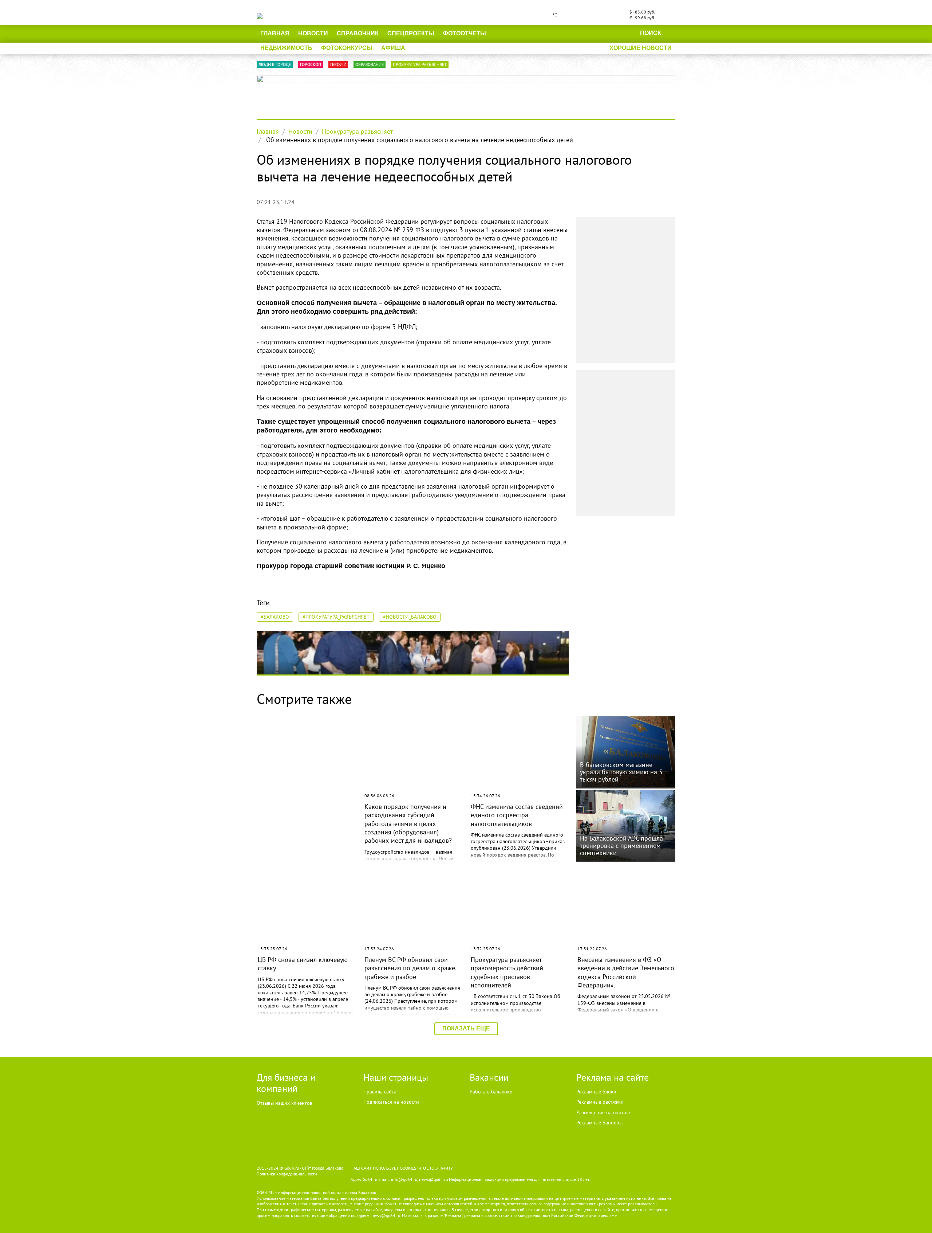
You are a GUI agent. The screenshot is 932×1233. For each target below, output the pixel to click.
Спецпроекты (410, 33)
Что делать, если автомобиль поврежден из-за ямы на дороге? (301, 815)
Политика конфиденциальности (287, 1174)
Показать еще (466, 1028)
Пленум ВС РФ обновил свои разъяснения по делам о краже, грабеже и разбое (410, 968)
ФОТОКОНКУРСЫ (346, 48)
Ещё (502, 33)
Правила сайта (379, 1091)
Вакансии (489, 1077)
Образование (369, 64)
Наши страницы (395, 1077)
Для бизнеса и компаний (286, 1083)
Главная (274, 33)
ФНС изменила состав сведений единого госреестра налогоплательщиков (517, 815)
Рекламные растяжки (600, 1102)
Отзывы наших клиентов (284, 1103)
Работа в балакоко (491, 1091)
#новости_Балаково (410, 617)
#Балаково (275, 617)
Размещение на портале (603, 1112)
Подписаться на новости (391, 1102)
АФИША (393, 48)
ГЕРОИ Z (338, 64)
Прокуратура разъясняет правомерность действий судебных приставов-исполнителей (507, 972)
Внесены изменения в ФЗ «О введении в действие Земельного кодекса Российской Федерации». (625, 972)
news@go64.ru (385, 1215)
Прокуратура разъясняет (357, 131)
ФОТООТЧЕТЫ (464, 33)
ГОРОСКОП (310, 64)
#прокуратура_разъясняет (336, 617)
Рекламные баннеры (599, 1122)
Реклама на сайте (612, 1077)
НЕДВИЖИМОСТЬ (286, 48)
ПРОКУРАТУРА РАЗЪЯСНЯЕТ (420, 64)
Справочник (358, 33)
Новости (313, 33)
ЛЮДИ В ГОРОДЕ (274, 64)
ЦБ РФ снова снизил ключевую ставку (303, 963)
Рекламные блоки (596, 1091)
